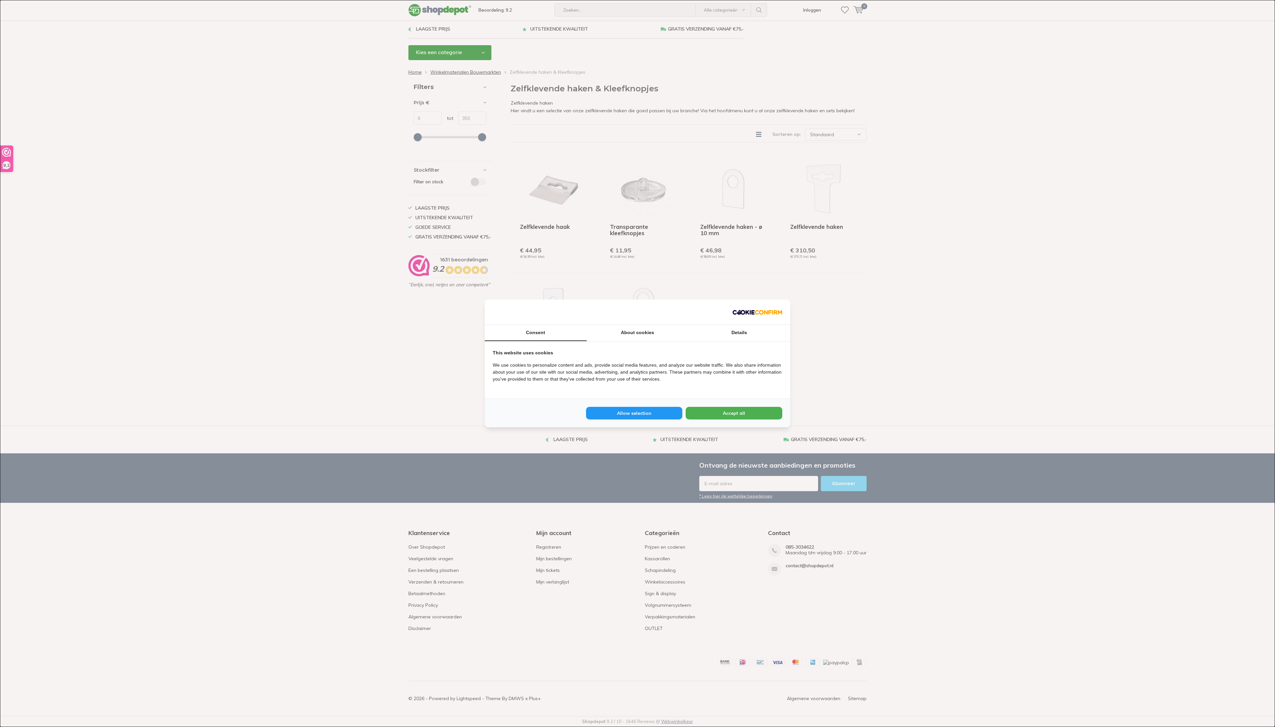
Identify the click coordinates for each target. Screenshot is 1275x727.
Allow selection (634, 413)
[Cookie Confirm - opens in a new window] (757, 312)
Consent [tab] (535, 332)
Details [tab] (739, 332)
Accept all (734, 413)
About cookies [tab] (637, 332)
